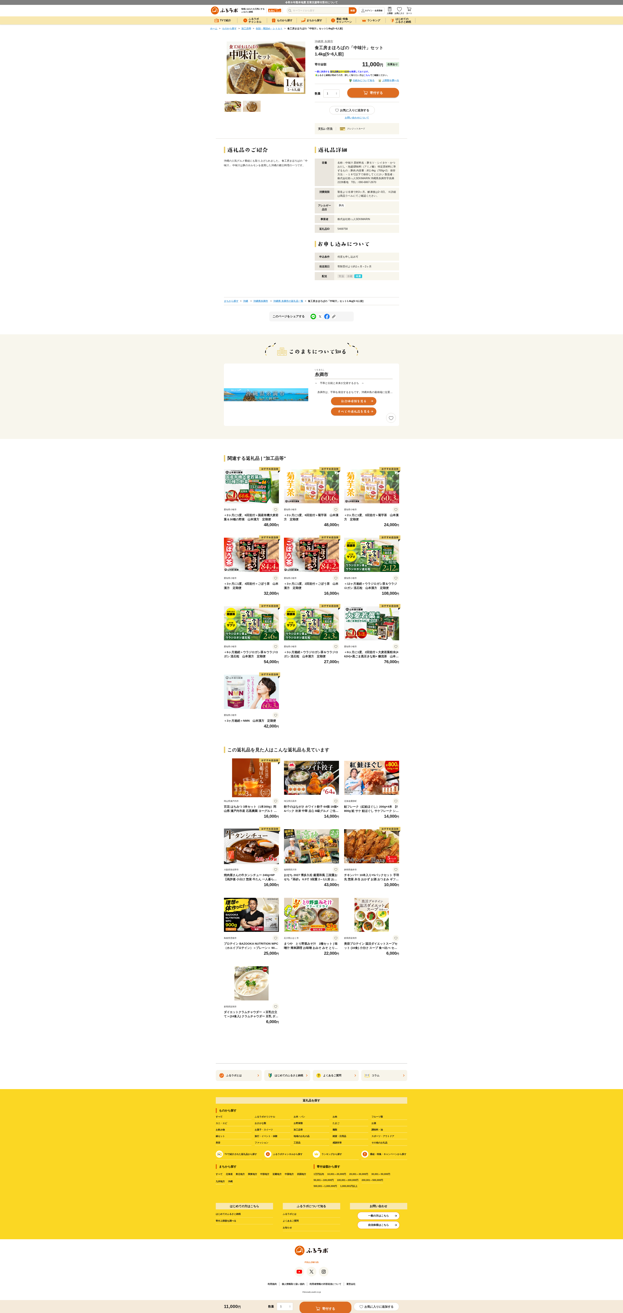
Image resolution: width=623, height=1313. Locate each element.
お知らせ (287, 1227)
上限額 (390, 13)
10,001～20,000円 (336, 1174)
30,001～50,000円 (380, 1174)
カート (409, 13)
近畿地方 (277, 1174)
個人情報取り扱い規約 (293, 1284)
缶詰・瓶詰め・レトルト (269, 28)
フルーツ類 (377, 1116)
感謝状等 (337, 1142)
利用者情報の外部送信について (325, 1284)
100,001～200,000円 (347, 1180)
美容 (218, 1142)
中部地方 (264, 1174)
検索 (352, 10)
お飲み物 (220, 1129)
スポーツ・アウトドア (383, 1136)
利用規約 (272, 1284)
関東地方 (252, 1174)
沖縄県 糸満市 (324, 41)
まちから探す (231, 301)
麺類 (335, 1129)
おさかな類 (260, 1123)
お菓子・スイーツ (264, 1129)
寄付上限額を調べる (226, 1220)
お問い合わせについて (357, 117)
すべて (219, 1116)
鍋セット (220, 1136)
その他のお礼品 (379, 1142)
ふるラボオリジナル (265, 1116)
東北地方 (240, 1174)
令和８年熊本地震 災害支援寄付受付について (311, 2)
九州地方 (220, 1181)
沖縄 (245, 301)
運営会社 (350, 1284)
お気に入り (399, 13)
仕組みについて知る (364, 80)
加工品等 (246, 28)
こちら (367, 75)
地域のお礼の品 (302, 1136)
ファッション (261, 1142)
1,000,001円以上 (348, 1186)
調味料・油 (377, 1129)
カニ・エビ (221, 1123)
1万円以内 (319, 1174)
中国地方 (289, 1174)
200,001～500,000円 (372, 1180)
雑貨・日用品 (339, 1136)
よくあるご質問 (291, 1220)
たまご (336, 1123)
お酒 (374, 1123)
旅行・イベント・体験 (266, 1136)
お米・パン (299, 1116)
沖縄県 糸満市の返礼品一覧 (288, 301)
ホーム (213, 28)
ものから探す (229, 28)
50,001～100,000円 (324, 1180)
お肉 (335, 1116)
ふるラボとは (289, 1214)
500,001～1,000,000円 (325, 1186)
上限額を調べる (390, 80)
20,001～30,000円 (358, 1174)
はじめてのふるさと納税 (228, 1214)
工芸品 (297, 1142)
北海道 (229, 1174)
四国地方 (301, 1174)
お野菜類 (298, 1123)
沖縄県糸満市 (260, 301)
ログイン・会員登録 (373, 10)
